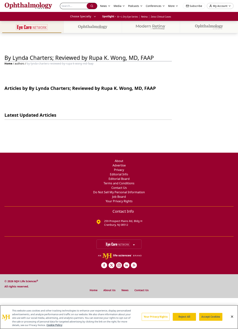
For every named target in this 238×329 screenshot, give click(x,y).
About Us (109, 290)
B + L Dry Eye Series (127, 16)
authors (19, 63)
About (119, 161)
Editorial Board (119, 179)
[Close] (232, 317)
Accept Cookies (210, 316)
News (124, 290)
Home (8, 63)
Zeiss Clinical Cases (161, 16)
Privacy (119, 170)
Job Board (119, 197)
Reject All (184, 316)
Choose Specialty (80, 16)
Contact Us (119, 188)
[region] (119, 317)
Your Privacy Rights (119, 201)
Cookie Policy (54, 325)
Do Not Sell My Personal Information (119, 192)
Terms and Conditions (119, 183)
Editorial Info (119, 174)
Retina (144, 16)
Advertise (119, 165)
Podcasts (133, 6)
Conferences (153, 6)
